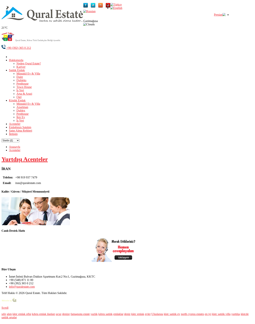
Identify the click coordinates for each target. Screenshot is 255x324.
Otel (18, 97)
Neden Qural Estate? (28, 63)
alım (9, 314)
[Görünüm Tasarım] (8, 301)
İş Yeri (20, 90)
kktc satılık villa (221, 314)
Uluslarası (157, 314)
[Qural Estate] (42, 20)
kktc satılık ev (172, 314)
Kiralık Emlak (17, 100)
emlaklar (118, 314)
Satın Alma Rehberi (20, 130)
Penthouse (22, 83)
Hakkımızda (16, 60)
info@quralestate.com (22, 286)
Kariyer (20, 66)
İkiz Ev (20, 117)
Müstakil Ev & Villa (28, 73)
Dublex (20, 110)
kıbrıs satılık (105, 314)
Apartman (22, 107)
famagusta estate (80, 314)
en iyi (208, 314)
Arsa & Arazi (24, 93)
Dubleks (21, 80)
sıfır (3, 314)
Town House (24, 87)
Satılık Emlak (17, 70)
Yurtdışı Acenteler (24, 159)
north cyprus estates (192, 314)
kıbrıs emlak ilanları (43, 314)
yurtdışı (235, 314)
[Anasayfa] (12, 56)
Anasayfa (14, 146)
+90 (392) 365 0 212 (18, 47)
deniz (127, 314)
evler (148, 314)
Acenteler (14, 123)
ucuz (58, 314)
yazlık (94, 314)
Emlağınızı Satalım (20, 127)
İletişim (13, 134)
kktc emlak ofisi (22, 314)
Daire (19, 76)
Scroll (4, 307)
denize (66, 314)
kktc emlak (137, 314)
